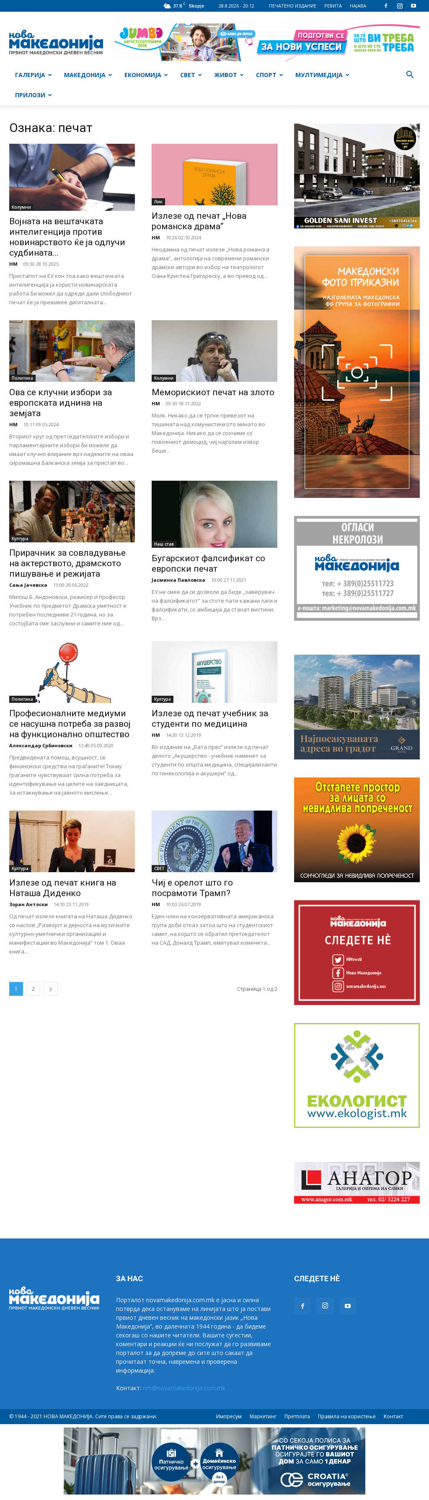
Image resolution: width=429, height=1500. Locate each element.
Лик (158, 202)
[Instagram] (399, 6)
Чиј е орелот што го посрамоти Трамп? (192, 888)
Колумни (21, 207)
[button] (410, 76)
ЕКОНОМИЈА (142, 75)
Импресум (229, 1416)
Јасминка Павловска (178, 580)
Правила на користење (347, 1416)
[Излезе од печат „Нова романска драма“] (214, 174)
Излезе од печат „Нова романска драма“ (199, 221)
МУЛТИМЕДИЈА (319, 75)
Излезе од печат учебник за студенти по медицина (210, 718)
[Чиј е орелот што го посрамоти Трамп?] (214, 841)
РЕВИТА (333, 6)
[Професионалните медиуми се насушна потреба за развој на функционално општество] (72, 672)
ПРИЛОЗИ (30, 95)
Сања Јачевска (28, 585)
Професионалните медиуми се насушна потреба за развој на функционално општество (70, 723)
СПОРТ (266, 75)
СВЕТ (187, 75)
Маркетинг (263, 1416)
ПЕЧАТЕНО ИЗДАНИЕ (292, 6)
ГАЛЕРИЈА (30, 75)
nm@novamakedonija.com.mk (184, 1388)
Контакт (393, 1416)
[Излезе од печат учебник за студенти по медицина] (214, 672)
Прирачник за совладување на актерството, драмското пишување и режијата (67, 563)
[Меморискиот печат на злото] (214, 351)
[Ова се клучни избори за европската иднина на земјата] (72, 351)
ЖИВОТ (225, 75)
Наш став (164, 544)
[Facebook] (386, 6)
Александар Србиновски (40, 745)
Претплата (297, 1416)
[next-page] (51, 989)
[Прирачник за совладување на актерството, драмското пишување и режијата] (72, 511)
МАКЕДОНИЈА (85, 75)
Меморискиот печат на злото (213, 392)
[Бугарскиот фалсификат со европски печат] (214, 514)
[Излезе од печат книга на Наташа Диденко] (72, 841)
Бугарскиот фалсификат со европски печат (208, 563)
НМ (13, 264)
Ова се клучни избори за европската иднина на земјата (60, 402)
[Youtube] (413, 6)
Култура (20, 538)
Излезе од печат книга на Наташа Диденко (62, 888)
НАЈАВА (358, 6)
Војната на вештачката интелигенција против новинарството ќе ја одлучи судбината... (67, 237)
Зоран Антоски (28, 904)
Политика (22, 378)
